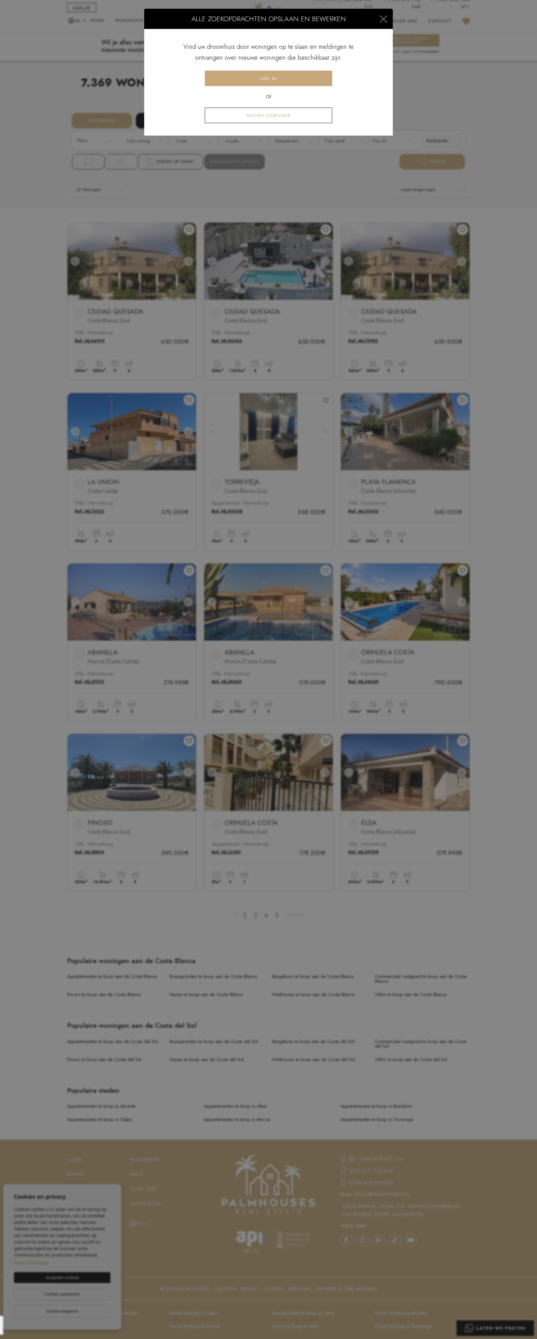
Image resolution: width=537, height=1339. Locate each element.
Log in (268, 78)
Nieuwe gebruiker (268, 115)
